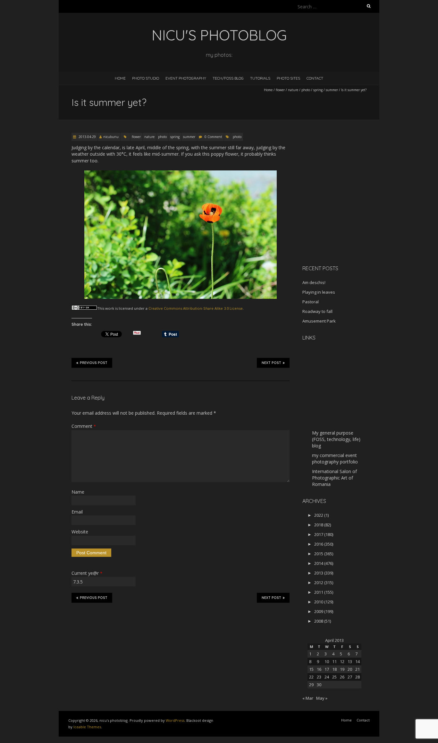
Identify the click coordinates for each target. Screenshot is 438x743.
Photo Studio (145, 78)
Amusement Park (319, 321)
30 (319, 684)
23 (319, 677)
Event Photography (185, 78)
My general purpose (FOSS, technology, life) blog (336, 439)
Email (77, 512)
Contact (315, 78)
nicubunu (111, 136)
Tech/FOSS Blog (228, 78)
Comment (84, 426)
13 (350, 661)
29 (311, 684)
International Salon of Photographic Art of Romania (334, 477)
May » (321, 698)
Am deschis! (313, 282)
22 (311, 677)
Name (78, 492)
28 (357, 677)
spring (318, 90)
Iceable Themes (87, 726)
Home (120, 78)
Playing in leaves (318, 292)
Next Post (271, 363)
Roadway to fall (317, 311)
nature (293, 90)
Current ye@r (87, 573)
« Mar (307, 698)
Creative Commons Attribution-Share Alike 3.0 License (195, 308)
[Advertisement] (342, 215)
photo (305, 90)
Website (80, 532)
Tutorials (260, 78)
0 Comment (213, 136)
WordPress (175, 720)
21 (357, 669)
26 (342, 677)
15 (311, 669)
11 (334, 661)
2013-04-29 (87, 136)
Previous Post (93, 363)
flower (280, 90)
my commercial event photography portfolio (335, 458)
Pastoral (310, 302)
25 (334, 677)
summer (332, 90)
